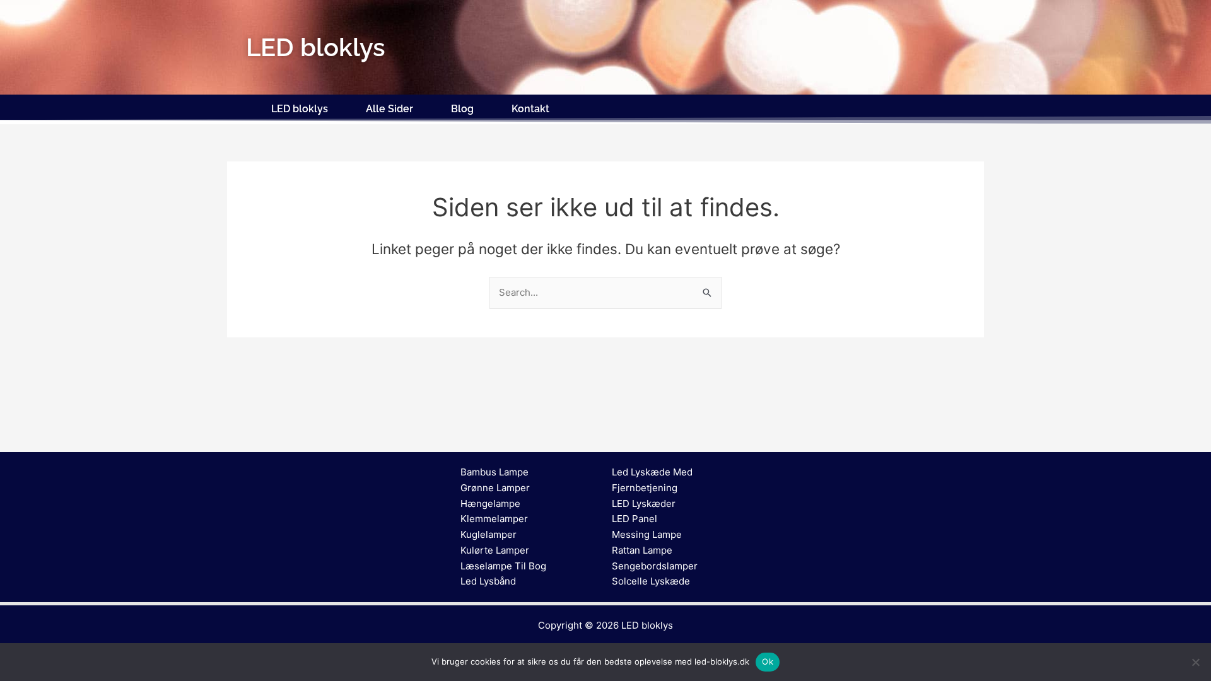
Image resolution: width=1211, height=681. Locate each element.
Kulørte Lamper (494, 550)
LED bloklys (299, 109)
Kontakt (530, 109)
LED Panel (634, 519)
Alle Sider (389, 109)
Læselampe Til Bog (503, 566)
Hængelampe (490, 503)
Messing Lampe (647, 534)
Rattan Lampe (642, 550)
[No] (1195, 662)
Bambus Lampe (494, 472)
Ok (767, 661)
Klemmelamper (494, 519)
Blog (462, 109)
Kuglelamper (488, 534)
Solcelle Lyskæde (651, 581)
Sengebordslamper (655, 566)
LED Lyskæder (644, 503)
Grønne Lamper (495, 488)
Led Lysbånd (488, 581)
